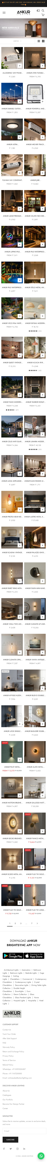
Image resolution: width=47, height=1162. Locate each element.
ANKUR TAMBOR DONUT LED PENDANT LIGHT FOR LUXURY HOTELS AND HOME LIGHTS (35, 402)
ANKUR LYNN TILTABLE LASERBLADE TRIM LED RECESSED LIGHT (34, 73)
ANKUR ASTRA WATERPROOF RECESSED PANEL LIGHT (12, 144)
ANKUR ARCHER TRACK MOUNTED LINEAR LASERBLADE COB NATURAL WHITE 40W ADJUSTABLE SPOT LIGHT (35, 144)
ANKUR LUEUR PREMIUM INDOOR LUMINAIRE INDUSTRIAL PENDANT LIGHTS (12, 216)
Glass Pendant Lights (23, 997)
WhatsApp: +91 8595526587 (14, 1069)
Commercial (27, 979)
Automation (26, 970)
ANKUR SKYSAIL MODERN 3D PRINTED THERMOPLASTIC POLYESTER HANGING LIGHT (35, 323)
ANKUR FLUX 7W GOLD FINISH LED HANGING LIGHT (35, 874)
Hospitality (32, 1000)
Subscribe (10, 1139)
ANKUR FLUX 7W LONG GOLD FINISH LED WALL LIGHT (35, 910)
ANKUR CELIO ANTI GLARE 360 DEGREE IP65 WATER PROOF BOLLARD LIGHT (12, 441)
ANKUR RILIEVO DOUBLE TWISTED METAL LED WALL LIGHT (35, 695)
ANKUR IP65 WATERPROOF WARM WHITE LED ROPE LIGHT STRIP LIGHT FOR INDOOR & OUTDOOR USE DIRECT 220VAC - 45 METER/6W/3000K (35, 251)
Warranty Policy (9, 1047)
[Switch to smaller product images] (43, 41)
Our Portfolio (8, 1099)
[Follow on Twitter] (10, 1148)
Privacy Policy (8, 1056)
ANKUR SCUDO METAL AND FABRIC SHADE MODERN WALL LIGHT (12, 874)
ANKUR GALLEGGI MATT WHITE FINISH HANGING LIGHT (35, 802)
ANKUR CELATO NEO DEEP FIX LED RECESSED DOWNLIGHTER (35, 216)
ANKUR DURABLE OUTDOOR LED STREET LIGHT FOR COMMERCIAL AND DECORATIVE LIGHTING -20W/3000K (12, 108)
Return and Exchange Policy (13, 1051)
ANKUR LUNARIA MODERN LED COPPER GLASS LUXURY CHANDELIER (35, 441)
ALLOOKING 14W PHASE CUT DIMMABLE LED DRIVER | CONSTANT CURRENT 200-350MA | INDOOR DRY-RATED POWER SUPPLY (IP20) (12, 73)
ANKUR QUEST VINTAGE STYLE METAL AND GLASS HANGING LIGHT (12, 362)
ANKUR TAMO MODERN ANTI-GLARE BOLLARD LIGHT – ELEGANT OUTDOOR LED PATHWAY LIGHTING (12, 402)
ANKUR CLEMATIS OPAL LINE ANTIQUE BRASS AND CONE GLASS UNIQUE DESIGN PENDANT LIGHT (12, 659)
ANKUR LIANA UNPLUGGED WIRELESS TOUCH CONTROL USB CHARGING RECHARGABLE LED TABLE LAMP (12, 481)
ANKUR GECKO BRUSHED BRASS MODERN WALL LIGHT (12, 838)
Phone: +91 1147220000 (12, 1073)
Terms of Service (9, 1060)
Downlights (19, 991)
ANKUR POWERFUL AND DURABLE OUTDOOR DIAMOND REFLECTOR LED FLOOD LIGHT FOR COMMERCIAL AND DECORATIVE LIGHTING (35, 108)
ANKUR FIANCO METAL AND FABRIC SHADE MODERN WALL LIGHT (35, 838)
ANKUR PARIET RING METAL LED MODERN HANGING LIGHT (12, 588)
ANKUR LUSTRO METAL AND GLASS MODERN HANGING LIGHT (35, 517)
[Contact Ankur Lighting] (41, 1155)
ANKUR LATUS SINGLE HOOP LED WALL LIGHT (12, 731)
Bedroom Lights (16, 973)
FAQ (4, 1042)
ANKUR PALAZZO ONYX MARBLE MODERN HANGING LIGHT (35, 552)
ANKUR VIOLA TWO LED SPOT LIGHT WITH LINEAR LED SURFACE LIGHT (12, 624)
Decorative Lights (21, 985)
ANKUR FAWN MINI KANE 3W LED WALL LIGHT (35, 588)
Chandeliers (14, 979)
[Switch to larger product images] (39, 41)
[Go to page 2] (37, 923)
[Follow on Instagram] (17, 1148)
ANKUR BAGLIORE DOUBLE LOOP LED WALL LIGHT (35, 731)
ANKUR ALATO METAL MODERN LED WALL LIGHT (35, 767)
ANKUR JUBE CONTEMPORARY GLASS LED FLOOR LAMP (35, 180)
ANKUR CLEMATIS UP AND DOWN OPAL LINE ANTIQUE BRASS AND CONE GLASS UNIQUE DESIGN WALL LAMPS (35, 624)
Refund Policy (8, 1064)
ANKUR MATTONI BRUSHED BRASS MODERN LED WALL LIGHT (12, 802)
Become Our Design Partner (13, 1104)
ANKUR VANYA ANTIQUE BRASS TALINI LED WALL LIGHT (35, 659)
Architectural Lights (11, 970)
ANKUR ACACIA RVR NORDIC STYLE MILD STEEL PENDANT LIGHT (35, 362)
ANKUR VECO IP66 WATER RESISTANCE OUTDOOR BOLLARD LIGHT (12, 323)
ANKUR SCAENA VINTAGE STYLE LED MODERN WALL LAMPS (12, 552)
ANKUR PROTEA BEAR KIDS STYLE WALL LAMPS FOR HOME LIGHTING (12, 517)
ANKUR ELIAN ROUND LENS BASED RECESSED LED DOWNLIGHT (35, 481)
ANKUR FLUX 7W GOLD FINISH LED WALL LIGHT (12, 910)
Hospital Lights (19, 1000)
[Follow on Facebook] (4, 1148)
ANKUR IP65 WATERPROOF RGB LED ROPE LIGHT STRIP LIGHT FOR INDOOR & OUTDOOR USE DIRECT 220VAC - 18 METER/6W (12, 287)
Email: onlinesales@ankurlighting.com (17, 1078)
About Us (6, 1090)
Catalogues (7, 1095)
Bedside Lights (31, 973)
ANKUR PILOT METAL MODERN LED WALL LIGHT (12, 767)
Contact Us (7, 1029)
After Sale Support (10, 1038)
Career (5, 1108)
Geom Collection (20, 994)
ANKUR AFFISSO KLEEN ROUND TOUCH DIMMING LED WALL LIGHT (12, 695)
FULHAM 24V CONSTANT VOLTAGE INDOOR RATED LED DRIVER (12, 180)
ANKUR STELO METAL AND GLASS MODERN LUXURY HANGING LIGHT (35, 287)
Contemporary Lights (23, 982)
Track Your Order (9, 1034)
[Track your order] (38, 10)
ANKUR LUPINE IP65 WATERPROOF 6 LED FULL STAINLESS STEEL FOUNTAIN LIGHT (12, 251)
